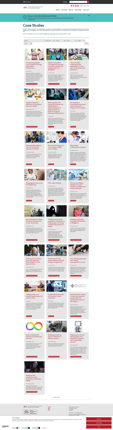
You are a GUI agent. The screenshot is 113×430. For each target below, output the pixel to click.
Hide (89, 15)
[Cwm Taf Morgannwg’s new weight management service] (78, 250)
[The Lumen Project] (56, 174)
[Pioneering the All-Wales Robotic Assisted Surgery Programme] (56, 250)
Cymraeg (65, 1)
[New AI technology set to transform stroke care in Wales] (56, 137)
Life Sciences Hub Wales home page (33, 6)
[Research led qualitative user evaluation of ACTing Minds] (34, 367)
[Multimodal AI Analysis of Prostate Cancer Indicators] (56, 286)
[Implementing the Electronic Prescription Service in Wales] (34, 94)
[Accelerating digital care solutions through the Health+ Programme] (34, 54)
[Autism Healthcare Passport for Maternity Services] (34, 326)
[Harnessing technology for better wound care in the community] (34, 211)
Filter (86, 43)
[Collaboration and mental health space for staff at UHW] (34, 286)
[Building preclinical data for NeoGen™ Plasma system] (56, 326)
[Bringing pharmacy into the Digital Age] (34, 174)
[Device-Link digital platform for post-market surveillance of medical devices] (78, 174)
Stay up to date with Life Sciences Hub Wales (42, 16)
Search (88, 2)
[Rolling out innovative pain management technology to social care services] (34, 250)
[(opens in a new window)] (71, 6)
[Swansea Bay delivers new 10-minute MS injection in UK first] (34, 137)
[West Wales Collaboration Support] (78, 137)
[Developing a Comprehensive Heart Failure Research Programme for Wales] (78, 94)
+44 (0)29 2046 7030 (78, 412)
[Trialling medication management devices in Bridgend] (78, 211)
